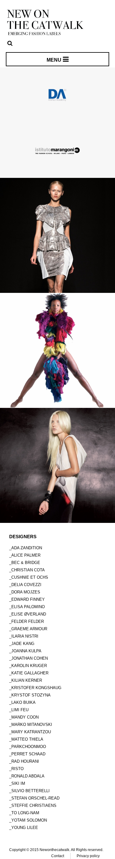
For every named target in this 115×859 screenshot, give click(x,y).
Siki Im (18, 783)
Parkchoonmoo (28, 746)
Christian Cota (28, 570)
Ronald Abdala (27, 776)
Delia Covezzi (26, 584)
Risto (17, 768)
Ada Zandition (26, 548)
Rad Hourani (25, 761)
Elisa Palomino (28, 606)
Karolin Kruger (29, 665)
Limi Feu (20, 710)
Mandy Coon (25, 717)
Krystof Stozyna (31, 695)
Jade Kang (22, 643)
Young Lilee (24, 827)
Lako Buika (23, 702)
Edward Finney (28, 599)
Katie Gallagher (29, 673)
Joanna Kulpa (26, 651)
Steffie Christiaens (33, 805)
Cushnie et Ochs (29, 577)
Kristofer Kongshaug (36, 687)
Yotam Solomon (29, 820)
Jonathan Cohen (29, 658)
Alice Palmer (25, 555)
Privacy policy (88, 856)
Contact (57, 856)
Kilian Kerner (26, 680)
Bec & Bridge (25, 562)
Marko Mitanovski (31, 724)
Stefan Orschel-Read (35, 798)
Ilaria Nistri (24, 636)
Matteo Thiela (27, 739)
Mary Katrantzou (31, 732)
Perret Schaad (28, 754)
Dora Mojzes (25, 592)
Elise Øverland (28, 614)
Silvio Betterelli (30, 790)
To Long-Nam (25, 813)
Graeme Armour (29, 629)
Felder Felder (27, 621)
